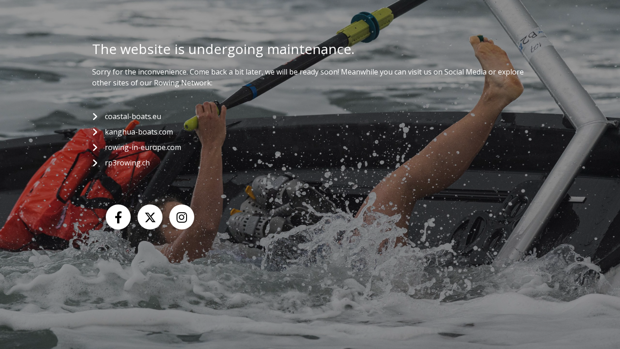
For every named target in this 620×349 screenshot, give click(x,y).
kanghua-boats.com (139, 132)
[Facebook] (118, 216)
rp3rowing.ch (127, 163)
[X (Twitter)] (150, 216)
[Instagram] (181, 216)
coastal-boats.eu (133, 116)
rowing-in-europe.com (143, 147)
